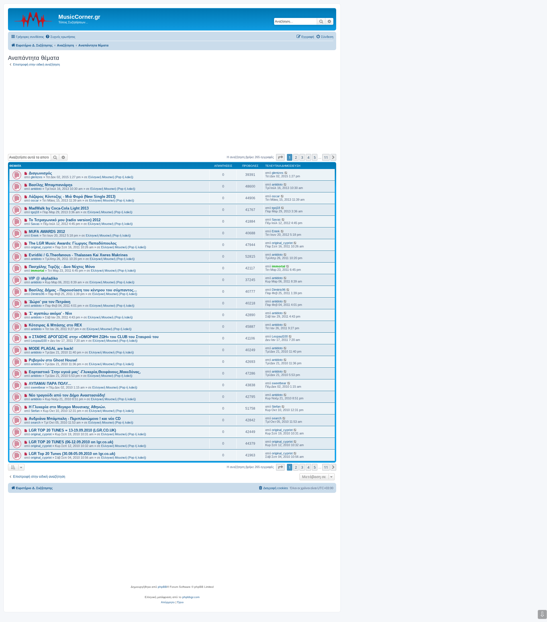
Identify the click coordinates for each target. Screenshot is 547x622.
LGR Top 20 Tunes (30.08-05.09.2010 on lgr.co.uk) (72, 454)
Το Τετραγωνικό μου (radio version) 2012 (65, 220)
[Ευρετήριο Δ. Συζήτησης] (33, 18)
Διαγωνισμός (40, 173)
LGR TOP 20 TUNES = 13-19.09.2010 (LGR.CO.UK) (72, 430)
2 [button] (296, 157)
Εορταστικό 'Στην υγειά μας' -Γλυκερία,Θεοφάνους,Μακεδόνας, (85, 372)
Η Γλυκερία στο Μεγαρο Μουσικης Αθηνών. (67, 407)
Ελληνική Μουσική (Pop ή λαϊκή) (110, 177)
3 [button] (302, 157)
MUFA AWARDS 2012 (47, 231)
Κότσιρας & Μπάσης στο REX (55, 325)
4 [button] (308, 157)
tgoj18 (35, 212)
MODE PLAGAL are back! (51, 348)
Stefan (35, 410)
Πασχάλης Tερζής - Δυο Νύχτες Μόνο (62, 267)
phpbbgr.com (190, 597)
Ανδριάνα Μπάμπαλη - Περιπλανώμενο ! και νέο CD (75, 418)
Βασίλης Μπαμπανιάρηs (50, 185)
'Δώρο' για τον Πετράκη (49, 302)
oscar (35, 200)
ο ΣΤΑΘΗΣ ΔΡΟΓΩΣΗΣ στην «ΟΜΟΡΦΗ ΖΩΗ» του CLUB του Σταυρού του (94, 337)
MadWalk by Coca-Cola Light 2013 (59, 208)
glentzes (36, 177)
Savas (35, 223)
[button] (280, 157)
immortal (37, 270)
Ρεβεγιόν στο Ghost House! (53, 360)
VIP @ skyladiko (43, 278)
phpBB (162, 586)
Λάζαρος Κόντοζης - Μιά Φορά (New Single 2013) (72, 196)
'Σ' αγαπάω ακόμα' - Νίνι (50, 313)
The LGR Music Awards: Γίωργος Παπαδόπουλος (73, 243)
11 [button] (326, 157)
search (35, 422)
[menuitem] (60, 36)
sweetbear (38, 387)
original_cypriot (41, 247)
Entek (35, 235)
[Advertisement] (172, 111)
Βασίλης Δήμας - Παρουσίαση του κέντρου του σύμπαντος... (83, 290)
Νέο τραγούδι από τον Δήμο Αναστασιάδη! (67, 395)
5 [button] (315, 157)
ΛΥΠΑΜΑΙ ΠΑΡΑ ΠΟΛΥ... (50, 383)
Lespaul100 (39, 340)
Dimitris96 (37, 294)
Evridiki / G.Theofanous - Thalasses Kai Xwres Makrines (78, 255)
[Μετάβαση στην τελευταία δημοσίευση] (286, 172)
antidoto (36, 188)
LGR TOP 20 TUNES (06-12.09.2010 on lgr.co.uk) (71, 442)
